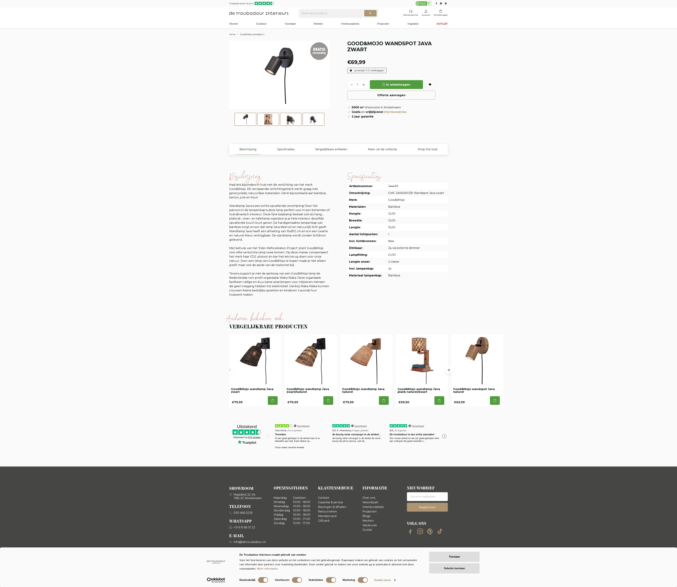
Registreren (427, 507)
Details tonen (382, 580)
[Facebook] (410, 531)
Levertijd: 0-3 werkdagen (368, 70)
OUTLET (442, 23)
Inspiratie (413, 23)
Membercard (327, 516)
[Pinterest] (430, 531)
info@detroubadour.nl (250, 542)
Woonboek (370, 502)
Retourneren (327, 511)
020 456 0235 (243, 512)
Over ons (368, 497)
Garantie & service (330, 502)
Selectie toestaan (454, 568)
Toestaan (454, 556)
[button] (230, 370)
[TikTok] (440, 531)
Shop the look (428, 149)
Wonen (233, 23)
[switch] (297, 580)
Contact (323, 497)
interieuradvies (395, 112)
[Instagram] (420, 531)
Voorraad (290, 23)
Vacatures (369, 525)
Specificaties (285, 149)
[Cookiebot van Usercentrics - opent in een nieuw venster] (216, 580)
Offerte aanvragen (391, 95)
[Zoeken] (370, 13)
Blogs (366, 516)
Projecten (383, 23)
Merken (318, 23)
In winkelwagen (398, 84)
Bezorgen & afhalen (332, 507)
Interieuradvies (350, 23)
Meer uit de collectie (382, 149)
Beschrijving (248, 149)
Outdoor (261, 23)
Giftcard (324, 520)
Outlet (367, 530)
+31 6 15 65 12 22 (244, 527)
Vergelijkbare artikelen (331, 149)
